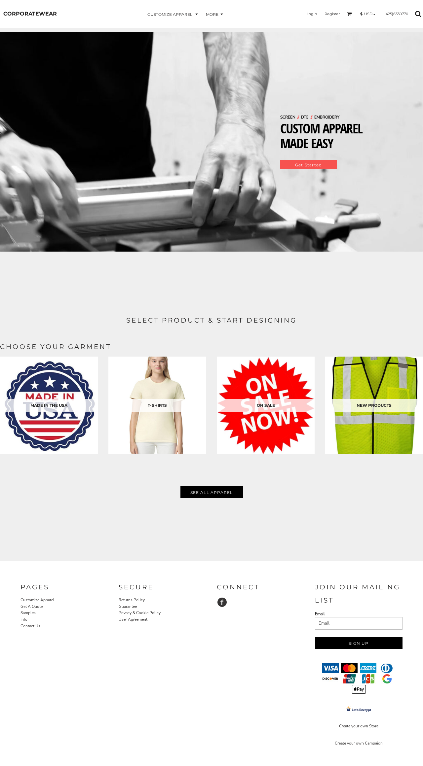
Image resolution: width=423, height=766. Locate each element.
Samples (28, 612)
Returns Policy (132, 600)
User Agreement (133, 619)
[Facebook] (222, 602)
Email (320, 613)
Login (312, 14)
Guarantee (128, 606)
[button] (173, 14)
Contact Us (30, 626)
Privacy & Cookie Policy (140, 612)
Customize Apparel (37, 600)
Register (332, 14)
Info (23, 619)
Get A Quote (31, 606)
